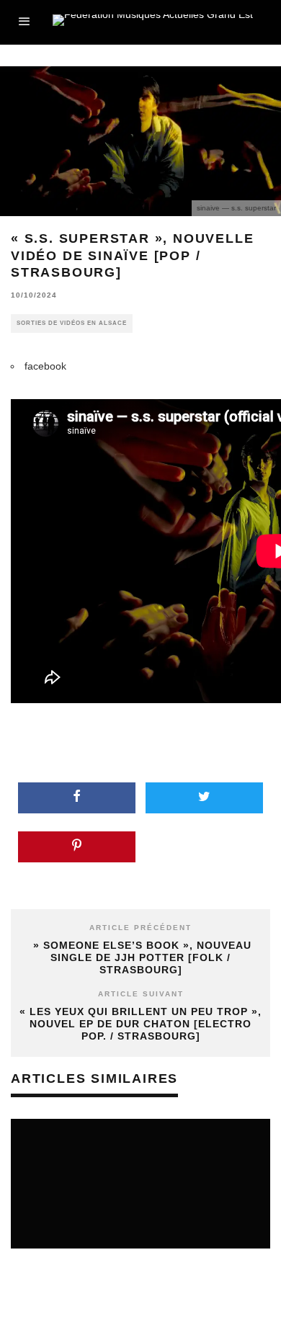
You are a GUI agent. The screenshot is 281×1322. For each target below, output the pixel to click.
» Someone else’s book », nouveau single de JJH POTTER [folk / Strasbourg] (140, 957)
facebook (45, 366)
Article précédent (140, 928)
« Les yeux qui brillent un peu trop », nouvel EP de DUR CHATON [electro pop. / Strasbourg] (140, 1024)
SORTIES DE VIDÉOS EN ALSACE (72, 323)
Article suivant (141, 994)
